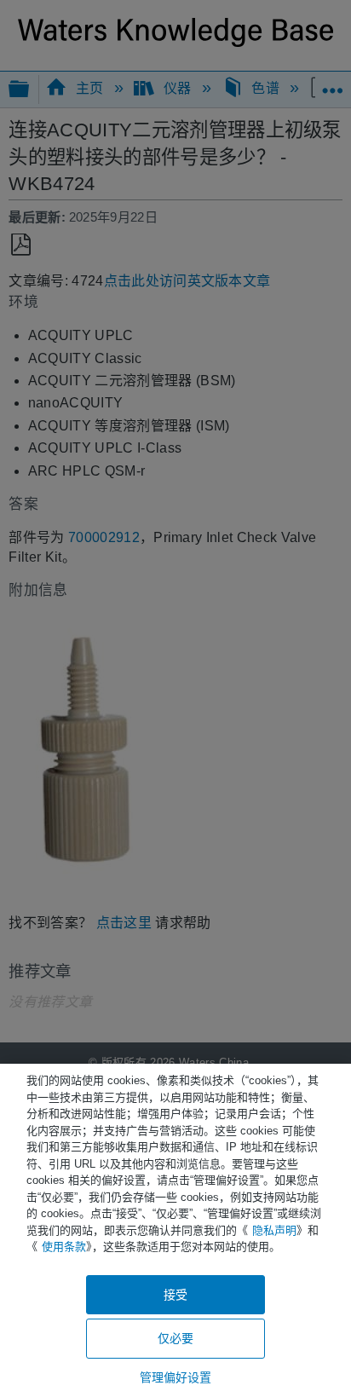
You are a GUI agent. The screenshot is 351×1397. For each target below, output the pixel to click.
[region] (175, 1230)
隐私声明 (274, 1230)
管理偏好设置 (176, 1377)
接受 (175, 1295)
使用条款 (64, 1246)
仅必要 (175, 1338)
